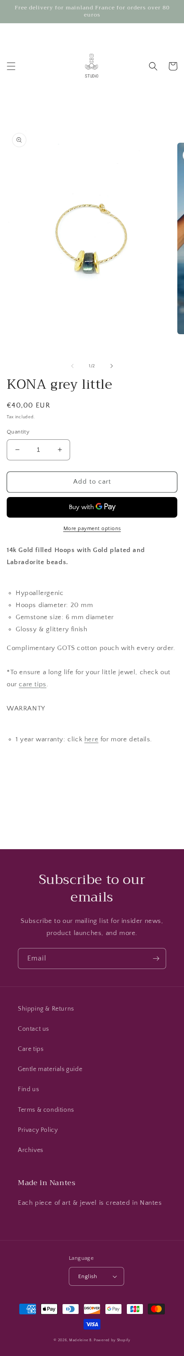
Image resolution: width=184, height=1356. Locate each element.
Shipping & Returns (46, 1008)
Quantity (18, 432)
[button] (11, 66)
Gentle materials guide (50, 1069)
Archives (30, 1150)
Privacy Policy (38, 1130)
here (91, 739)
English (87, 1276)
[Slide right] (111, 366)
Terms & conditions (46, 1110)
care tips (32, 684)
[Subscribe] (156, 958)
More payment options (92, 528)
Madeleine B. (80, 1340)
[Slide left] (72, 366)
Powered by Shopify (112, 1340)
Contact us (33, 1029)
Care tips (30, 1049)
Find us (28, 1089)
